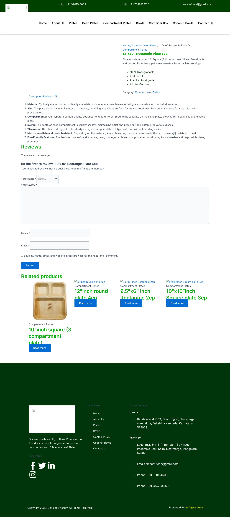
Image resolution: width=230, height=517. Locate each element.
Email (25, 245)
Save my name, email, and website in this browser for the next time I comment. (71, 255)
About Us (58, 23)
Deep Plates (90, 23)
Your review (29, 184)
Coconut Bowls (183, 23)
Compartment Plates (117, 23)
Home (43, 23)
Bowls (140, 23)
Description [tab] (35, 96)
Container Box (158, 23)
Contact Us (205, 23)
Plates (73, 23)
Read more (39, 347)
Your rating (28, 178)
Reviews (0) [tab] (50, 96)
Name (25, 233)
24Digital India (194, 507)
